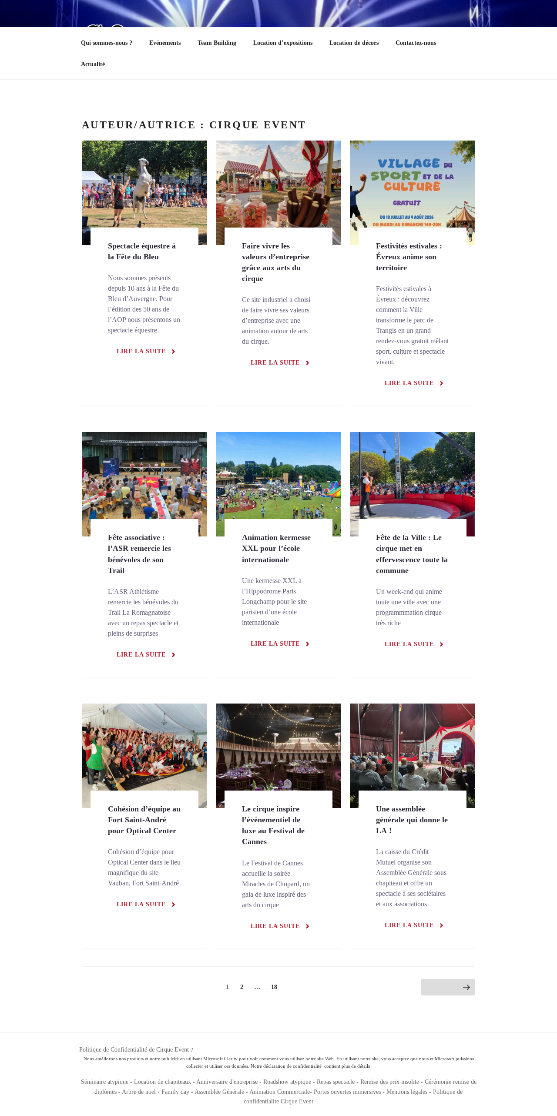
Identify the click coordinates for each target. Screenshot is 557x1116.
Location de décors (354, 43)
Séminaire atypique (104, 1082)
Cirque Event (297, 1101)
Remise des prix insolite (389, 1082)
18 (276, 986)
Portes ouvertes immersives (347, 1092)
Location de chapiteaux (163, 1082)
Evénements (165, 43)
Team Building (217, 43)
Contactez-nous (416, 43)
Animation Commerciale (279, 1092)
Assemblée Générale (219, 1092)
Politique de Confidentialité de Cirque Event (134, 1049)
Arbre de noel (139, 1092)
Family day (175, 1092)
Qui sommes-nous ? (106, 43)
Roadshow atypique (287, 1082)
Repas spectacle (336, 1082)
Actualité (93, 64)
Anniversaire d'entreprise (227, 1082)
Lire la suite (141, 351)
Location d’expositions (282, 43)
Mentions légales (406, 1092)
